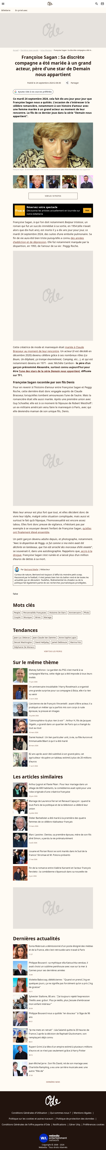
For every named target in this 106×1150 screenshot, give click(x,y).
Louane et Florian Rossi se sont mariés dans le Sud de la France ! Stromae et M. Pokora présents (58, 853)
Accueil (15, 50)
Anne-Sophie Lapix (67, 637)
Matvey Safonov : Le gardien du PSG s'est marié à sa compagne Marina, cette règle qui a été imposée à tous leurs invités (60, 673)
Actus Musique (46, 50)
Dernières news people (29, 50)
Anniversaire (75, 612)
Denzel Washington (23, 642)
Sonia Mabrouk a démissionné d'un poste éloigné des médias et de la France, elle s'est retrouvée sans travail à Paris (61, 948)
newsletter (102, 3)
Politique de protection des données (75, 1118)
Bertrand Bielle (31, 569)
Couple (17, 617)
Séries (38, 617)
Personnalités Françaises (34, 612)
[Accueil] (50, 4)
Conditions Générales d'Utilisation (29, 1112)
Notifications (59, 1124)
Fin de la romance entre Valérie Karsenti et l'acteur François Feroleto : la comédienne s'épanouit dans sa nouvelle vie (60, 869)
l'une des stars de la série (49, 371)
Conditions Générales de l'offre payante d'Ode (26, 1124)
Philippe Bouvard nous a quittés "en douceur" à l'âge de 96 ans (59, 1015)
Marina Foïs (75, 642)
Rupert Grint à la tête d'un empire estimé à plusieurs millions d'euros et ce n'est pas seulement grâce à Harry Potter (60, 1048)
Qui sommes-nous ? (60, 1112)
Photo (86, 612)
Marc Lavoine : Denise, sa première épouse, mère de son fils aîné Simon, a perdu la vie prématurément (60, 836)
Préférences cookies (93, 1124)
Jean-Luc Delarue (22, 637)
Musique (28, 617)
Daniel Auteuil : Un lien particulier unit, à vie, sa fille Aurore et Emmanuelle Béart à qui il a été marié (60, 739)
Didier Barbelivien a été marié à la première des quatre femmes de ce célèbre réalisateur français (57, 819)
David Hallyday (42, 642)
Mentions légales (83, 1112)
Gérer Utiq (74, 1124)
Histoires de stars (57, 612)
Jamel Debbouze (59, 642)
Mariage (47, 617)
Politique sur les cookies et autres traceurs (31, 1118)
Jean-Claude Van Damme (44, 637)
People (17, 612)
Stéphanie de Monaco (24, 647)
